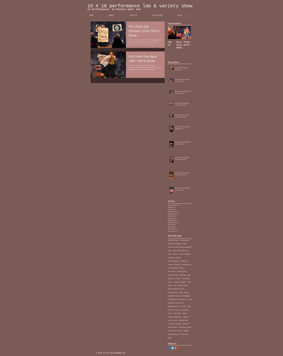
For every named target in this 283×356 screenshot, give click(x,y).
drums (170, 282)
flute (189, 282)
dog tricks (171, 278)
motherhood (172, 299)
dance (182, 268)
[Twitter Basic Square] (172, 348)
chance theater (184, 254)
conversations (173, 268)
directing (183, 275)
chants (178, 257)
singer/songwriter (174, 317)
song (169, 320)
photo (183, 306)
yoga (169, 338)
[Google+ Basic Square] (176, 348)
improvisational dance (176, 289)
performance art (174, 306)
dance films (172, 271)
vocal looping (173, 334)
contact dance (186, 264)
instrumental (173, 292)
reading (177, 310)
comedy (177, 264)
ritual (170, 313)
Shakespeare (185, 240)
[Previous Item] (171, 32)
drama (178, 278)
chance (175, 254)
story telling (172, 327)
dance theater (173, 275)
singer (184, 313)
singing (185, 317)
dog (189, 275)
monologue (186, 296)
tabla (189, 327)
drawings (186, 278)
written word (183, 334)
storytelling (182, 327)
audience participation (183, 247)
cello (169, 254)
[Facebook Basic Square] (169, 348)
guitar (170, 285)
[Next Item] (188, 32)
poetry (170, 310)
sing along (177, 313)
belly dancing (183, 250)
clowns (170, 264)
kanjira (186, 292)
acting (184, 243)
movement (182, 299)
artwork (171, 247)
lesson (178, 296)
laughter (171, 296)
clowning (183, 261)
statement (186, 324)
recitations (185, 310)
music (190, 299)
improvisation (182, 285)
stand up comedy (174, 324)
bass (175, 250)
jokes (181, 292)
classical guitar (173, 261)
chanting (171, 257)
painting (171, 303)
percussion (179, 303)
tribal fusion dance (175, 331)
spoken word (183, 320)
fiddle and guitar (180, 282)
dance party (182, 271)
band (170, 250)
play (188, 306)
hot (175, 285)
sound (175, 320)
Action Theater (173, 240)
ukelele (186, 331)
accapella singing (174, 243)
